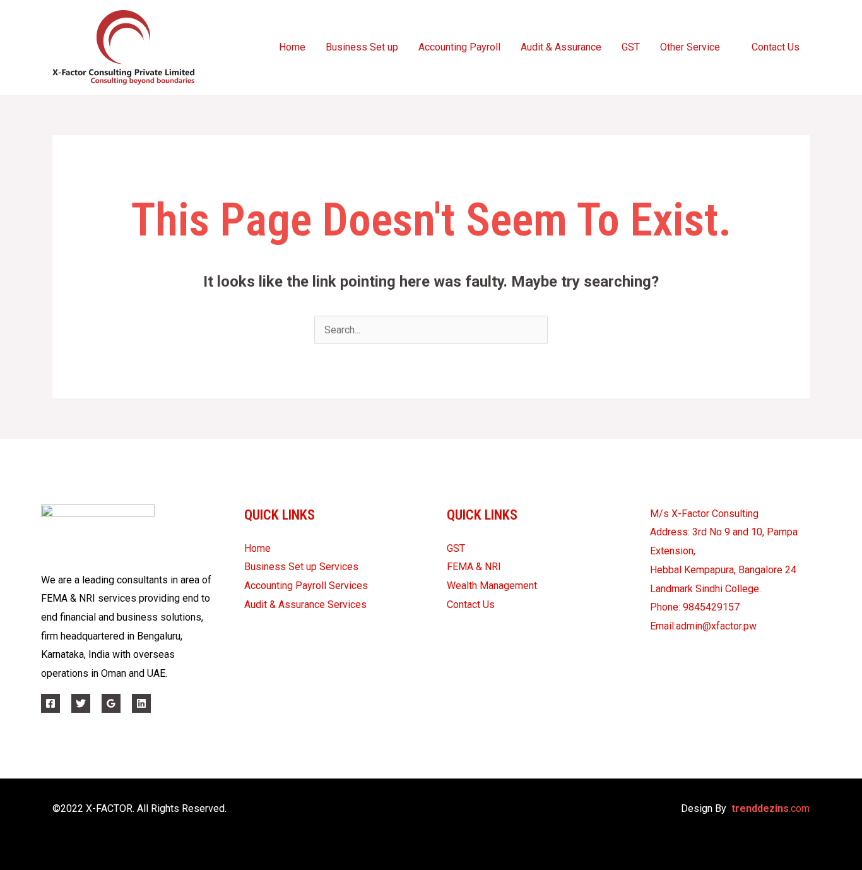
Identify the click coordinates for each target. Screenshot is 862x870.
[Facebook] (50, 703)
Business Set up (362, 47)
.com (770, 808)
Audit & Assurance (561, 47)
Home (292, 47)
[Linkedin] (141, 703)
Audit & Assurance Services (305, 605)
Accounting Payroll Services (306, 586)
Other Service (690, 47)
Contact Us (776, 47)
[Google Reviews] (111, 703)
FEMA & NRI (474, 567)
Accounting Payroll (459, 47)
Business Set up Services (301, 567)
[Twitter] (80, 703)
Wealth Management (492, 586)
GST (631, 47)
